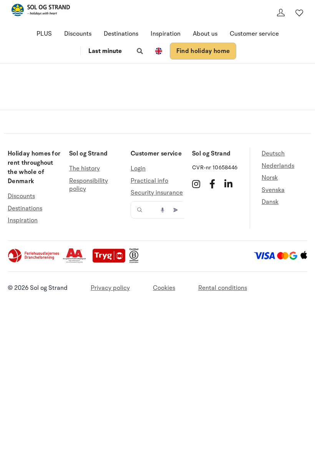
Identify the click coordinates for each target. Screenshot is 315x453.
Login (138, 169)
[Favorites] (299, 13)
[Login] (281, 13)
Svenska (273, 190)
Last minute (105, 51)
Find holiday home (203, 51)
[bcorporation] (135, 261)
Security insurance (157, 192)
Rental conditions (222, 288)
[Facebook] (212, 183)
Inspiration (166, 34)
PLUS (44, 34)
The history (84, 169)
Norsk (270, 178)
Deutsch (273, 154)
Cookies (164, 288)
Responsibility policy (88, 185)
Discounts (77, 34)
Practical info (149, 181)
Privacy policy (110, 288)
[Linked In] (228, 183)
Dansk (270, 202)
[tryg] (111, 261)
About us (205, 34)
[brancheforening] (34, 261)
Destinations (121, 34)
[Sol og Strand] (41, 11)
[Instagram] (196, 183)
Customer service (254, 34)
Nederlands (278, 166)
